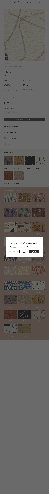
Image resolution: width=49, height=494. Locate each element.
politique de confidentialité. (19, 247)
